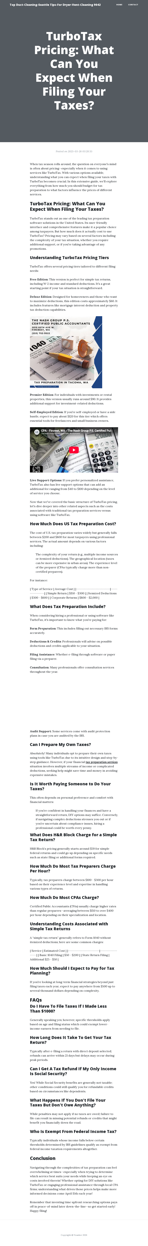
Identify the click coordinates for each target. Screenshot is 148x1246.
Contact (133, 4)
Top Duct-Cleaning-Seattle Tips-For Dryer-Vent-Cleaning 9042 (55, 5)
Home (119, 4)
